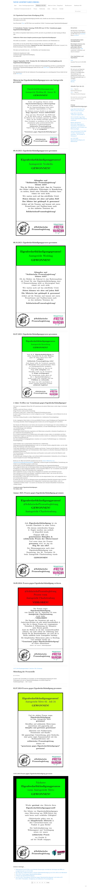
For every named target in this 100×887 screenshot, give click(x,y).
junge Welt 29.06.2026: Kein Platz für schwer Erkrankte (78, 109)
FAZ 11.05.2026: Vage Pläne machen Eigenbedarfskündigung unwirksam (79, 118)
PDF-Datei (46, 67)
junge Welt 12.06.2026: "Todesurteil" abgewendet (77, 113)
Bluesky (73, 81)
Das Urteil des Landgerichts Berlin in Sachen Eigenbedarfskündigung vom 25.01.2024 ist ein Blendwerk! (41, 872)
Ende (48, 882)
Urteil (81, 48)
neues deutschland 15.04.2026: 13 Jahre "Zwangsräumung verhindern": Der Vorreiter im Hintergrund (78, 134)
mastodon (73, 80)
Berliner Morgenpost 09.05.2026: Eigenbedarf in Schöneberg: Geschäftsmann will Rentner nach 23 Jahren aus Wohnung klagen (79, 125)
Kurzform (76, 35)
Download (82, 33)
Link (72, 60)
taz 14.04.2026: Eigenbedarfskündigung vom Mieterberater (78, 140)
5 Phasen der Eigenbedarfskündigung (25, 875)
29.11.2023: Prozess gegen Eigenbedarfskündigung (28, 874)
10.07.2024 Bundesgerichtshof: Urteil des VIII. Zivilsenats (27, 668)
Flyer (23, 23)
